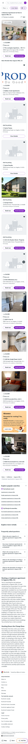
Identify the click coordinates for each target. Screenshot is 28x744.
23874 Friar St (8, 319)
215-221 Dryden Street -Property (14, 240)
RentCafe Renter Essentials (8, 704)
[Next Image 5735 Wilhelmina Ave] (23, 262)
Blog (2, 687)
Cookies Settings (5, 727)
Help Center (4, 685)
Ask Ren (23, 740)
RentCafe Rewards (6, 701)
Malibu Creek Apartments (12, 91)
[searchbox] (16, 2)
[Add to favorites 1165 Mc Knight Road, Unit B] (24, 333)
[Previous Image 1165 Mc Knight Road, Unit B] (4, 341)
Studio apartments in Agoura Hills (9, 495)
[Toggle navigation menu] (3, 3)
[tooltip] (6, 45)
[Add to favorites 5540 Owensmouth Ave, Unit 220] (24, 436)
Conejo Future (8, 202)
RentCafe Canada (5, 699)
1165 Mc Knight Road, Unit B (13, 359)
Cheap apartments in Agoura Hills (9, 518)
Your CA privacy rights (6, 721)
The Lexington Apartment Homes (14, 48)
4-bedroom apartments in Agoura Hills (10, 504)
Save (13, 740)
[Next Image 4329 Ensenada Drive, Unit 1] (23, 381)
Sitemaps (3, 693)
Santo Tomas (8, 128)
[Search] (25, 3)
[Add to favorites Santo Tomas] (24, 104)
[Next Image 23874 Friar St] (23, 301)
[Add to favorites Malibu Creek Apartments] (24, 65)
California (9, 477)
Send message (19, 56)
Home (3, 477)
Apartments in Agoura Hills (8, 492)
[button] (14, 30)
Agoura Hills (17, 477)
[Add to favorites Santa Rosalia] (24, 142)
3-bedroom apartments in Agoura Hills (10, 501)
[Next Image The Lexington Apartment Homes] (23, 30)
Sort (24, 17)
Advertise (3, 690)
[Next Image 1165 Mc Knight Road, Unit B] (23, 341)
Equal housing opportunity (8, 735)
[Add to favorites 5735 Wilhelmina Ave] (24, 254)
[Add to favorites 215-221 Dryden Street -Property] (24, 216)
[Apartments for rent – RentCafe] (5, 672)
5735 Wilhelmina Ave (10, 279)
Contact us (4, 682)
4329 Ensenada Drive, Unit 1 (12, 399)
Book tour (8, 56)
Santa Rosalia (8, 165)
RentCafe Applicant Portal (7, 707)
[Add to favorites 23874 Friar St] (24, 293)
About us (3, 679)
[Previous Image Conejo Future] (4, 187)
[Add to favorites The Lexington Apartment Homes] (24, 22)
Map (5, 740)
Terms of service (5, 715)
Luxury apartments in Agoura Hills (9, 514)
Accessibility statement (7, 724)
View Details (14, 136)
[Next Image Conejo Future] (23, 187)
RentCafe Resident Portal (7, 710)
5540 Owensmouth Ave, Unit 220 (14, 461)
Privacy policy (4, 718)
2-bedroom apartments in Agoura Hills (10, 498)
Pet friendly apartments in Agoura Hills (11, 511)
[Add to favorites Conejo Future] (24, 179)
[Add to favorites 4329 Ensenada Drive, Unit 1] (24, 373)
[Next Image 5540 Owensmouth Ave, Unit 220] (23, 444)
